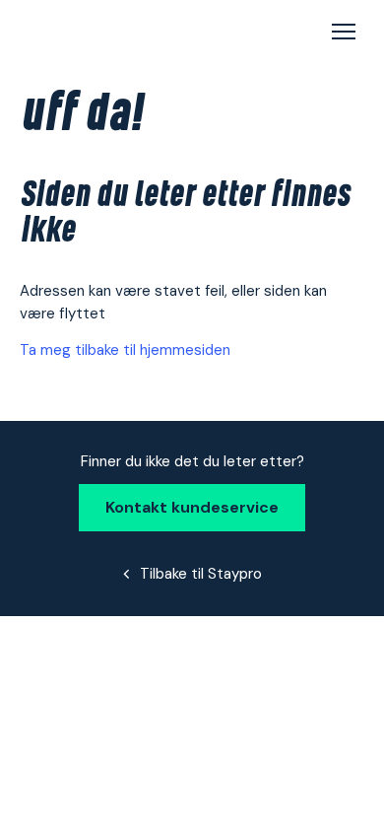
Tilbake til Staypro (201, 574)
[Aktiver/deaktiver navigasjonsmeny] (343, 33)
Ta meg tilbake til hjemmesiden (125, 350)
